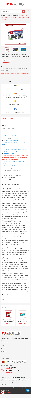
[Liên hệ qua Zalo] (28, 390)
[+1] (10, 81)
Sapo (9, 392)
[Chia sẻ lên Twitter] (6, 81)
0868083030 (8, 369)
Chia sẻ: (3, 79)
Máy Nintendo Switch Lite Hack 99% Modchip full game (22, 321)
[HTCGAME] (15, 4)
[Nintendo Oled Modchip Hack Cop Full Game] (8, 314)
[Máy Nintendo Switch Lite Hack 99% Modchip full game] (23, 314)
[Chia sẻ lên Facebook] (2, 81)
